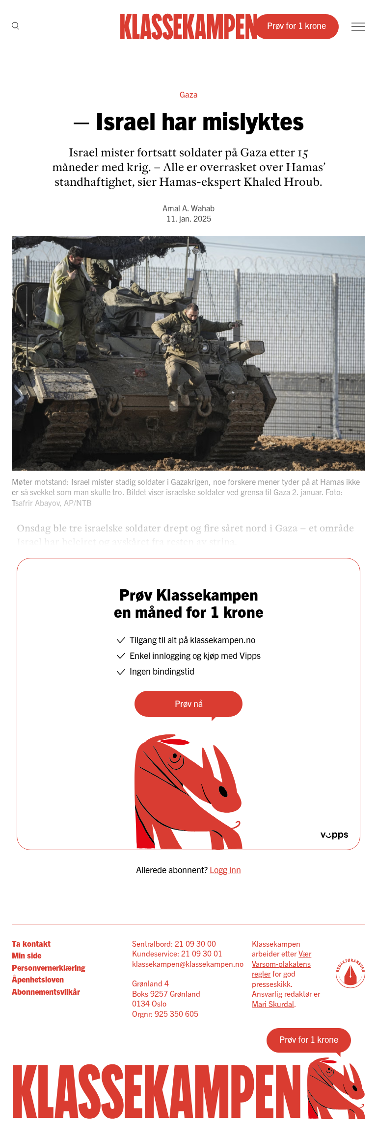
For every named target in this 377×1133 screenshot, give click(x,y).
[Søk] (15, 26)
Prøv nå (189, 703)
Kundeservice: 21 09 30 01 (177, 953)
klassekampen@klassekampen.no (187, 963)
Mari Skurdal (273, 1003)
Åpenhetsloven (38, 979)
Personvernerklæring (48, 967)
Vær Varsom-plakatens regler (281, 963)
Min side (26, 955)
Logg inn (225, 869)
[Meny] (358, 26)
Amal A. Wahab (188, 208)
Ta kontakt (31, 943)
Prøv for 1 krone (296, 25)
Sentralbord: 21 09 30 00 (174, 943)
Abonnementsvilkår (46, 991)
